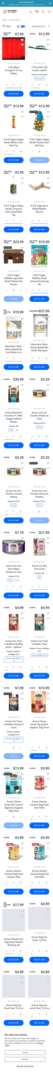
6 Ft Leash (39, 78)
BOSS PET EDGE (7, 34)
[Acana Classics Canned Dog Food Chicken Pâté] (13, 852)
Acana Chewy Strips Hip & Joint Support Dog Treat (39, 724)
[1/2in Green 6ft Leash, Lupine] (39, 48)
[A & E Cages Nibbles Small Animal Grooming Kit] (39, 256)
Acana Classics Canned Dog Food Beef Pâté (39, 804)
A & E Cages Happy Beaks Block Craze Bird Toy (13, 142)
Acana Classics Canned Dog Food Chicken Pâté (13, 873)
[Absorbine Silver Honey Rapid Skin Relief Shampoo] (39, 325)
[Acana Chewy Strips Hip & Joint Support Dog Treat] (39, 702)
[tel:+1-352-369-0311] (31, 11)
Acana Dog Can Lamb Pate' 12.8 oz (39, 1007)
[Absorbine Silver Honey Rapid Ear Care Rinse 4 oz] (13, 327)
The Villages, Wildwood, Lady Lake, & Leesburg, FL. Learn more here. (27, 4)
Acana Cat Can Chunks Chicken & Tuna (39, 415)
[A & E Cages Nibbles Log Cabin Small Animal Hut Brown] (13, 256)
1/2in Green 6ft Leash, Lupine (39, 69)
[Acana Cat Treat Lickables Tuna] (39, 622)
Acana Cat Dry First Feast (39, 567)
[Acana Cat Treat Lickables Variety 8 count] (13, 702)
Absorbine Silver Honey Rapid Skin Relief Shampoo (39, 347)
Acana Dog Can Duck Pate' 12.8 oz (13, 1007)
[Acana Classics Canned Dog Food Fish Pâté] (39, 852)
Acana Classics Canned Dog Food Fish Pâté (39, 873)
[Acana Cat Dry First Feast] (39, 547)
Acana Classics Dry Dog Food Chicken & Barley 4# (13, 941)
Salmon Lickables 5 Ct (13, 659)
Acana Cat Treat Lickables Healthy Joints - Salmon (13, 643)
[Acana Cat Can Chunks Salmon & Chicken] (39, 472)
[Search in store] (43, 11)
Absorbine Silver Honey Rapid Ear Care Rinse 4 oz (13, 349)
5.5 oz (39, 427)
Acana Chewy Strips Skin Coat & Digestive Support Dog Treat (13, 806)
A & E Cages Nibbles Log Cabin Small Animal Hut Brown (13, 280)
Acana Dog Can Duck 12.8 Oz (39, 938)
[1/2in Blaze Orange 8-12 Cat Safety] (13, 48)
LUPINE (32, 34)
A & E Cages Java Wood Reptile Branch (39, 208)
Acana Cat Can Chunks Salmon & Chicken (39, 493)
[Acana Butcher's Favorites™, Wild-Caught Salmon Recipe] (13, 393)
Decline (25, 1059)
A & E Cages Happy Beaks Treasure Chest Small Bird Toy (13, 210)
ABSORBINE (34, 311)
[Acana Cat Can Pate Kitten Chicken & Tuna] (13, 547)
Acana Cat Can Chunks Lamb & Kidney (14, 493)
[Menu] (49, 11)
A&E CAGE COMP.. (8, 106)
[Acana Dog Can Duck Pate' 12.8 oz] (13, 986)
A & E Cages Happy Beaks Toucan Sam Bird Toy (39, 142)
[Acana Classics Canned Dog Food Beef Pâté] (39, 782)
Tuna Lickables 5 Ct (39, 655)
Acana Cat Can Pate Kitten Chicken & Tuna (14, 568)
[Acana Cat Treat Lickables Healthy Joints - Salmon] (13, 622)
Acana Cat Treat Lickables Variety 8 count (13, 724)
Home (4, 20)
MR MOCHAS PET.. (7, 312)
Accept (25, 1052)
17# (16, 430)
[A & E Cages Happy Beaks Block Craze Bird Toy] (13, 120)
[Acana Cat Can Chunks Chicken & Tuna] (39, 393)
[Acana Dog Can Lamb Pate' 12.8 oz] (39, 986)
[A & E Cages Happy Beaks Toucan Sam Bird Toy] (39, 120)
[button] (2, 3)
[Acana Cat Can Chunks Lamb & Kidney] (13, 472)
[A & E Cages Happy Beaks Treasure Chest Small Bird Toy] (13, 187)
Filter (8, 26)
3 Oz (10, 580)
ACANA (7, 379)
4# (11, 430)
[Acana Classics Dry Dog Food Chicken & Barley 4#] (13, 920)
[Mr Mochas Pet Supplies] (10, 11)
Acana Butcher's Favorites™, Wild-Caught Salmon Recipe (13, 417)
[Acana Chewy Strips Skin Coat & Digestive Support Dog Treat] (13, 782)
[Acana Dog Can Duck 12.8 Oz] (39, 918)
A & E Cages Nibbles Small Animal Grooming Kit (39, 280)
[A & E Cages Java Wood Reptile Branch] (39, 187)
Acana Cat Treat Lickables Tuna (39, 642)
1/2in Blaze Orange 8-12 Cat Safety (13, 70)
